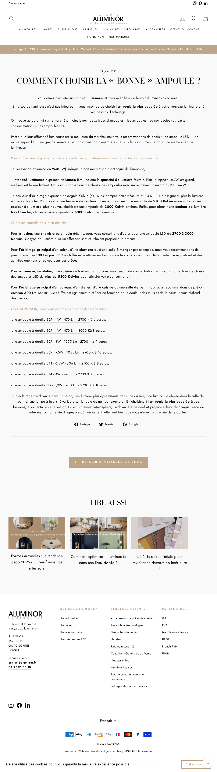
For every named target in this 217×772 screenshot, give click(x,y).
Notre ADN (95, 37)
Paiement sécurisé (122, 646)
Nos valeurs (67, 625)
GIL (164, 618)
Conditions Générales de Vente (131, 653)
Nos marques (119, 37)
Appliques (90, 29)
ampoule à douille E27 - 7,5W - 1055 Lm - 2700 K (56, 352)
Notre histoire (69, 618)
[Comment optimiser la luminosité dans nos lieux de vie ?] (98, 533)
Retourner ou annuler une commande (127, 676)
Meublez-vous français (176, 632)
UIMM (166, 653)
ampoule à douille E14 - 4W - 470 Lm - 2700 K (53, 374)
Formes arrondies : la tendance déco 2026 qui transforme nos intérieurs (37, 562)
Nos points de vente (124, 632)
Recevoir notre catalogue (127, 625)
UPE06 (166, 639)
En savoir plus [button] (143, 764)
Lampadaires (27, 29)
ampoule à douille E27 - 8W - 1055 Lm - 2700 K (54, 341)
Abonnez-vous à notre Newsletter (132, 618)
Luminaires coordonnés (122, 29)
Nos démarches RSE (73, 639)
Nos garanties (120, 660)
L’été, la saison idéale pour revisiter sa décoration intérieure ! (159, 563)
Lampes (47, 29)
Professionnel (16, 3)
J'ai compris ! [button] (196, 764)
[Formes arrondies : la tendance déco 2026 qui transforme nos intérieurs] (36, 533)
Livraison (116, 639)
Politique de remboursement (129, 686)
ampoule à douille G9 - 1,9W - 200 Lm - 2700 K (55, 385)
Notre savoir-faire (71, 632)
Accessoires (155, 29)
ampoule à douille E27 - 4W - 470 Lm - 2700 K (54, 319)
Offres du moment (184, 29)
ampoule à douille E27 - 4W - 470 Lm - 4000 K (54, 330)
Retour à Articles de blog (111, 462)
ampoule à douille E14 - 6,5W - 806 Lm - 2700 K (55, 363)
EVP (164, 625)
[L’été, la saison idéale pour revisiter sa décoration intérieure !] (159, 533)
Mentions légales (121, 667)
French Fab (169, 646)
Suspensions (68, 29)
